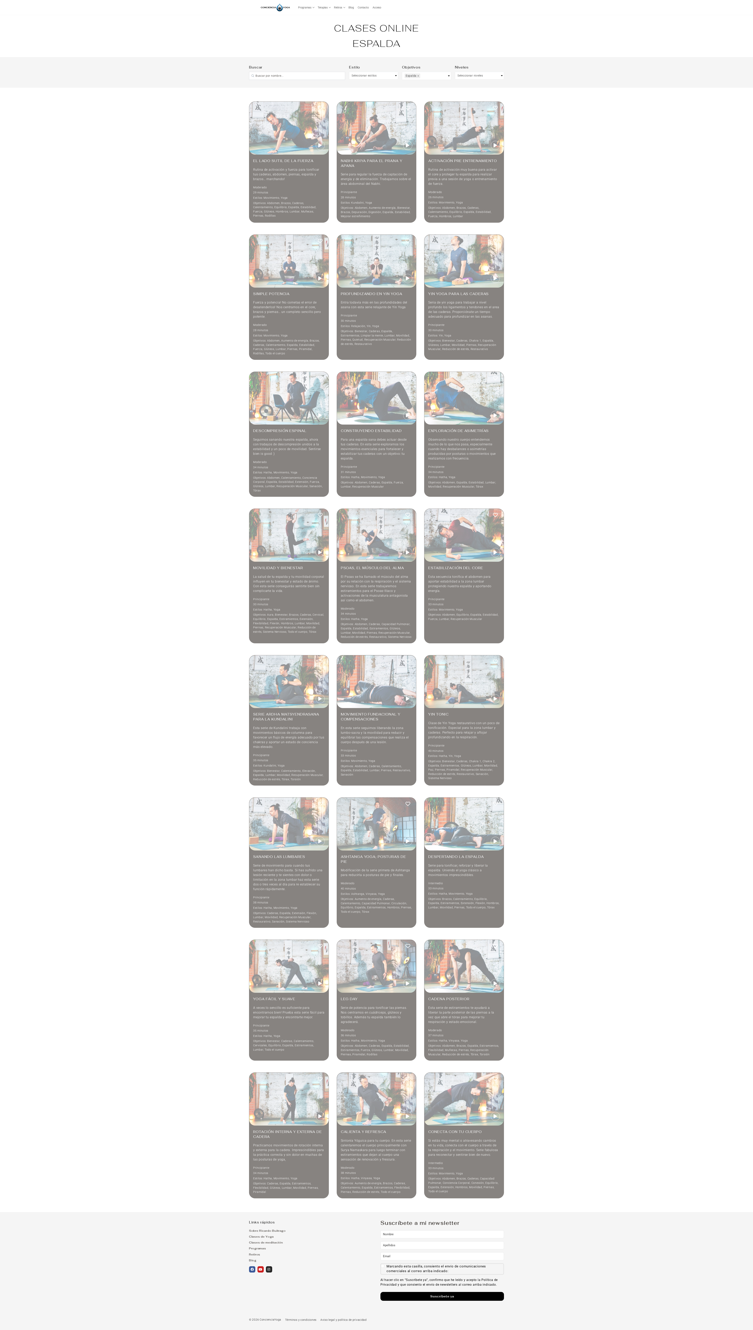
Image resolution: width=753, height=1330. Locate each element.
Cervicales (260, 1045)
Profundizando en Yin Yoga (371, 294)
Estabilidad (308, 207)
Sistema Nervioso (274, 632)
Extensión (301, 482)
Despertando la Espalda (456, 856)
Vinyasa (371, 894)
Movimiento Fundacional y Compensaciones (370, 716)
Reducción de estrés (455, 349)
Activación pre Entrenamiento (462, 161)
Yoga (284, 198)
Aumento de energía (382, 208)
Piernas (258, 215)
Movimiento (271, 198)
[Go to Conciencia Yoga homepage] (275, 7)
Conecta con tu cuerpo (455, 1131)
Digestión (374, 212)
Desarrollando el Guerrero (285, 1315)
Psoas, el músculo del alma (372, 568)
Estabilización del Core (455, 568)
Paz (430, 769)
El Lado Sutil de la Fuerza (283, 161)
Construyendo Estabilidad (371, 430)
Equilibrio (280, 207)
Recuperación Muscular (380, 339)
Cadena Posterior (448, 999)
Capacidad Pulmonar (396, 624)
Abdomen (273, 203)
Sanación (315, 486)
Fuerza (257, 211)
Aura (270, 614)
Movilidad (402, 335)
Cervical (318, 614)
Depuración (359, 212)
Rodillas (270, 215)
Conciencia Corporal (456, 1183)
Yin (369, 326)
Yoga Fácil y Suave (274, 999)
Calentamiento (263, 207)
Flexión (274, 623)
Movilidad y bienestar (278, 568)
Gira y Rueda (355, 1315)
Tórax (257, 490)
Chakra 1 (475, 340)
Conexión (477, 1183)
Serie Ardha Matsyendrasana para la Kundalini (286, 716)
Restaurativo (363, 344)
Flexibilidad (260, 623)
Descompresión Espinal (279, 430)
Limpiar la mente (372, 335)
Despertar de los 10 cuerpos (461, 1221)
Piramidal (305, 349)
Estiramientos (350, 335)
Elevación (308, 771)
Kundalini (357, 202)
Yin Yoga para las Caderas (458, 294)
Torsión (296, 779)
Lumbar (295, 211)
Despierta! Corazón (450, 1315)
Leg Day (349, 999)
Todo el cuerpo (275, 353)
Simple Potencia (271, 294)
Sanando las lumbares (279, 856)
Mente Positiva (479, 1271)
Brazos (286, 203)
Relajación (358, 326)
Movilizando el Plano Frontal (375, 1221)
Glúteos (269, 211)
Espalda (293, 207)
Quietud (357, 339)
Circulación (399, 903)
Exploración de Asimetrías (458, 430)
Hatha (268, 472)
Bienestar (403, 208)
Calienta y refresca (364, 1131)
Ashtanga (357, 894)
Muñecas (307, 211)
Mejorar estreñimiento (355, 216)
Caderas (297, 203)
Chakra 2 (489, 761)
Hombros (282, 211)
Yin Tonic (438, 714)
